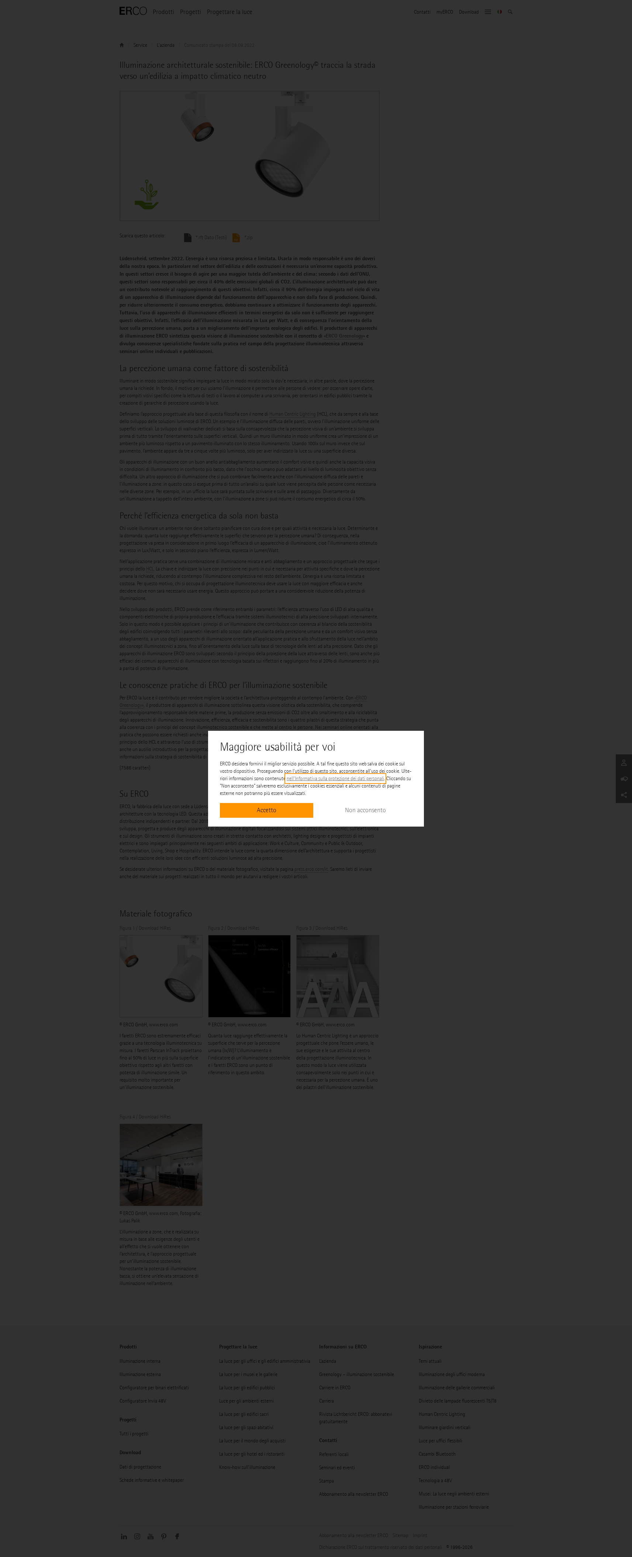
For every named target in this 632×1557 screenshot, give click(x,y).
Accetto (266, 810)
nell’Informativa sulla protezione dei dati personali (335, 778)
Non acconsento (365, 810)
